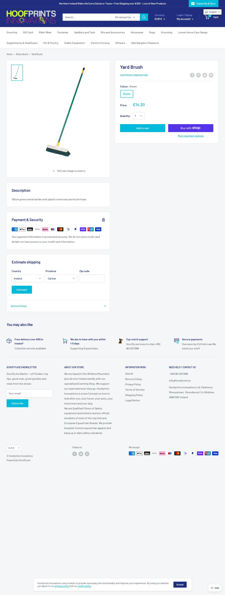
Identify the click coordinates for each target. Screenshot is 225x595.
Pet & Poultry (50, 42)
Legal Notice (132, 400)
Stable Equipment (74, 42)
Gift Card (28, 32)
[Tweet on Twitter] (204, 74)
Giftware (120, 42)
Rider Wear (45, 32)
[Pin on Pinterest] (198, 74)
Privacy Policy (133, 384)
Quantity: (125, 115)
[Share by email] (211, 74)
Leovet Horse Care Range (193, 32)
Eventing (12, 32)
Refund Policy (19, 305)
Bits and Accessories (113, 32)
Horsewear (137, 32)
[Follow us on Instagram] (87, 453)
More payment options (191, 135)
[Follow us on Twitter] (81, 453)
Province (51, 271)
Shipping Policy (134, 395)
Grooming (166, 32)
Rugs (152, 32)
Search (129, 373)
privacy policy (62, 586)
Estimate (22, 289)
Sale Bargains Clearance (145, 42)
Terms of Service (135, 389)
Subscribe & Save (206, 3)
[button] (212, 12)
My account (184, 18)
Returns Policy (133, 379)
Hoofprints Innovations (134, 75)
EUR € (11, 447)
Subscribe (17, 403)
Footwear (62, 32)
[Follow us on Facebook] (74, 453)
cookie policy (84, 586)
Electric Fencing (100, 42)
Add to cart (142, 127)
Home (10, 54)
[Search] (144, 17)
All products (22, 54)
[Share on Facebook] (192, 74)
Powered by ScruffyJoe (18, 460)
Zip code (84, 271)
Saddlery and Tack (84, 32)
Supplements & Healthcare (22, 42)
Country (16, 271)
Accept (180, 584)
